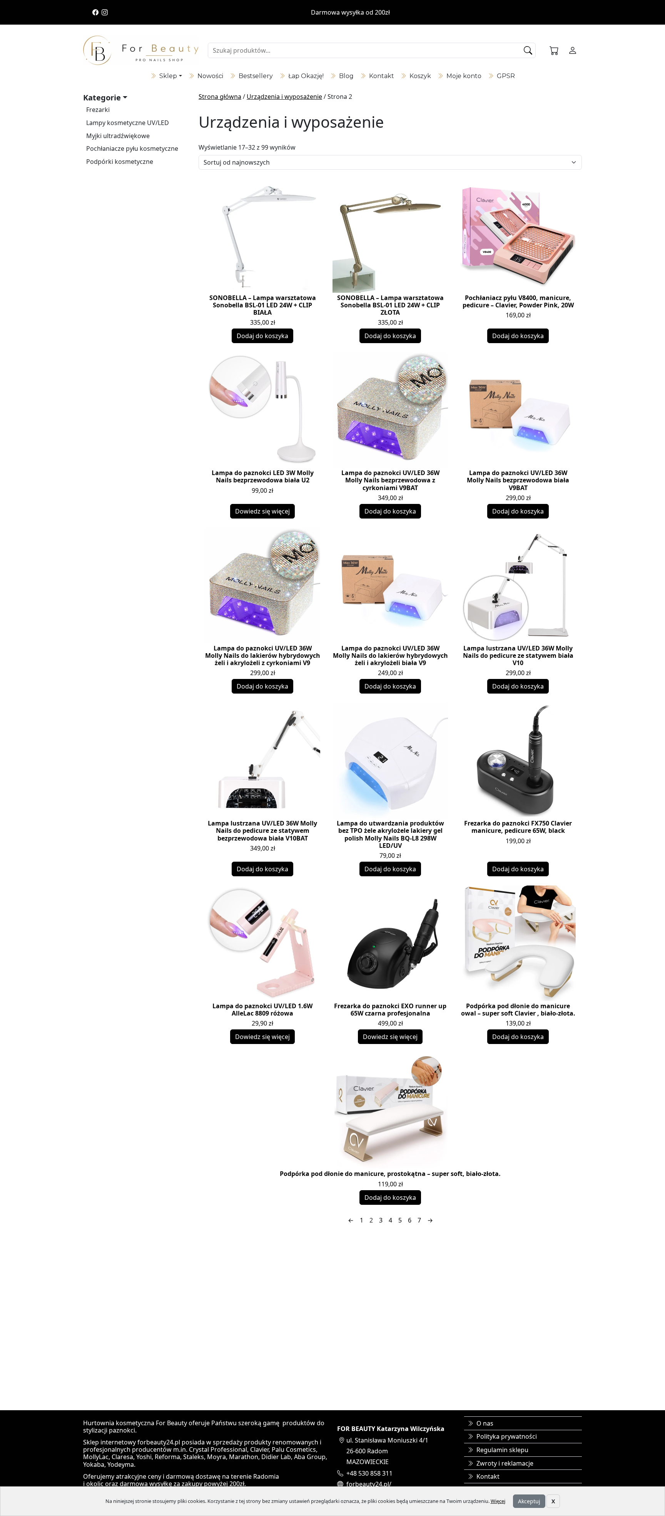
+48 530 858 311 (369, 1473)
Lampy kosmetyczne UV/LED (127, 122)
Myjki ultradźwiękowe (118, 136)
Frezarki (98, 109)
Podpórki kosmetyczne (119, 161)
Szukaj (528, 50)
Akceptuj (529, 1501)
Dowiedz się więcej (262, 511)
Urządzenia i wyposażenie (284, 96)
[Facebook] (95, 12)
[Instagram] (105, 12)
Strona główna (220, 96)
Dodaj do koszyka (262, 336)
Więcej (498, 1501)
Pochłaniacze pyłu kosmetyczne (132, 148)
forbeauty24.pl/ (368, 1484)
